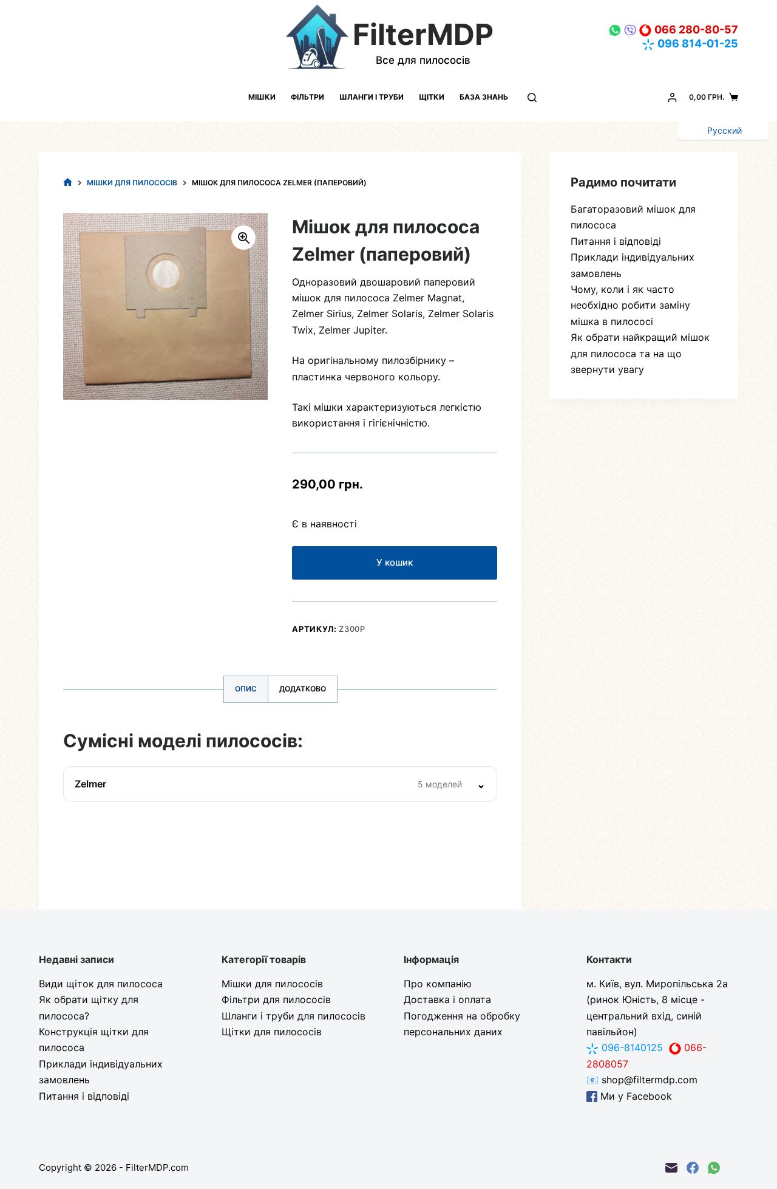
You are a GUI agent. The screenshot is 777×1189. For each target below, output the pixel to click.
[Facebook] (693, 1168)
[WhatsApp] (714, 1168)
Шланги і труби (371, 96)
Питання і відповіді (616, 241)
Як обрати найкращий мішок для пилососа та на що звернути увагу (640, 353)
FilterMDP (423, 34)
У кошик (394, 562)
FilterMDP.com (157, 1167)
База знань (484, 96)
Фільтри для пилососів (276, 999)
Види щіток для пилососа (101, 984)
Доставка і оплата (447, 999)
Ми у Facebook (634, 1096)
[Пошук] (532, 97)
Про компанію (438, 984)
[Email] (671, 1168)
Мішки (262, 96)
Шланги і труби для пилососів (293, 1016)
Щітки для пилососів (272, 1032)
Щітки (431, 96)
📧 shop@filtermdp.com (641, 1080)
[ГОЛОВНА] (67, 182)
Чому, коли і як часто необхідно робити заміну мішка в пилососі (630, 305)
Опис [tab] (246, 688)
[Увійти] (672, 97)
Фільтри (307, 96)
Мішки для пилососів (272, 984)
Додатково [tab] (302, 688)
